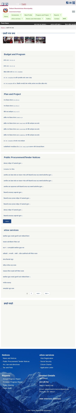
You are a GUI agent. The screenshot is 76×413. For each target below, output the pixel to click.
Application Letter (46, 368)
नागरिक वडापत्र (7, 282)
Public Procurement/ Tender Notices (16, 361)
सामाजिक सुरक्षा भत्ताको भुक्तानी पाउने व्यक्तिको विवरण (16, 236)
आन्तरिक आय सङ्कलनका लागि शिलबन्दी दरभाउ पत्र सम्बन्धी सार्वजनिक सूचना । (23, 186)
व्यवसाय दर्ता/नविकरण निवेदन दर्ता (11, 242)
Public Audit (7, 388)
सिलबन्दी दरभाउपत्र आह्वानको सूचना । (13, 216)
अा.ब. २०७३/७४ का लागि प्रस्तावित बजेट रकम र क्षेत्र (18, 77)
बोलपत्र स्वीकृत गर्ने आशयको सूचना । (13, 163)
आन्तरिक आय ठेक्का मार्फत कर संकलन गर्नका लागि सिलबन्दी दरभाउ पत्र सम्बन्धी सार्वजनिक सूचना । (28, 175)
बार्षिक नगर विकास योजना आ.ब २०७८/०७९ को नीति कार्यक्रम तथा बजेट (21, 123)
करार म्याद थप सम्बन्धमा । (37, 24)
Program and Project (41, 15)
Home (6, 16)
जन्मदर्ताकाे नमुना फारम (8, 288)
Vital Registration (46, 358)
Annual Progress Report (12, 379)
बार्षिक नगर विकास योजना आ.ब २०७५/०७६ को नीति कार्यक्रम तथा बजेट (21, 129)
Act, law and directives (11, 364)
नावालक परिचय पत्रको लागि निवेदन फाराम (13, 271)
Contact (56, 18)
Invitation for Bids (9, 169)
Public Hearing (8, 385)
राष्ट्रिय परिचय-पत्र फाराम (9, 265)
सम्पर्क (64, 18)
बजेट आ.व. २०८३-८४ (9, 60)
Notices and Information (32, 19)
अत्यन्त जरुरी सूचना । (53, 24)
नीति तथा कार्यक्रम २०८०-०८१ (11, 111)
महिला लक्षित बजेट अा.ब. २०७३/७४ (13, 72)
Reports (56, 15)
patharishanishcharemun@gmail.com (57, 389)
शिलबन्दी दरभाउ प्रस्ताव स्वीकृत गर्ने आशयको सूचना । (17, 198)
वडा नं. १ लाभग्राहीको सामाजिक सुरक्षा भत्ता (13, 247)
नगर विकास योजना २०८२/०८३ (11, 100)
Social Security (46, 361)
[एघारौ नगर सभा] (8, 40)
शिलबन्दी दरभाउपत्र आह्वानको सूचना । (13, 192)
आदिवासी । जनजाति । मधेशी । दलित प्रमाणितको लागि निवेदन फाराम (20, 253)
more (7, 221)
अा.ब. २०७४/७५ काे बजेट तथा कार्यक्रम (14, 141)
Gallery (48, 18)
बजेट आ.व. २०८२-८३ (9, 66)
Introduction (14, 15)
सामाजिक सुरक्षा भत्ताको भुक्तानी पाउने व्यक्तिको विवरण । (17, 277)
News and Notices (9, 358)
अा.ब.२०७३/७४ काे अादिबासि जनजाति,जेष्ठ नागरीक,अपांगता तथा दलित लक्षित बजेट (25, 83)
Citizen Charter (46, 364)
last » (46, 293)
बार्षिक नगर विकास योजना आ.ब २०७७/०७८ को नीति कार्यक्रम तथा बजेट (21, 135)
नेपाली (17, 4)
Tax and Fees (8, 368)
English (24, 4)
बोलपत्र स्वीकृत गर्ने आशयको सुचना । (13, 210)
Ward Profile (28, 15)
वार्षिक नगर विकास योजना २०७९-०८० (13, 117)
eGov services (15, 19)
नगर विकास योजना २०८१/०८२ (11, 106)
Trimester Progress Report (13, 382)
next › (38, 293)
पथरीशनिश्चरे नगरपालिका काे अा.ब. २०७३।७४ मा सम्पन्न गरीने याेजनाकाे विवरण (24, 146)
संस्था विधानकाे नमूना (8, 259)
